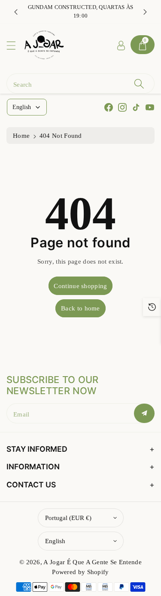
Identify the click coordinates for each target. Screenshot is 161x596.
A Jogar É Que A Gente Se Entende (92, 562)
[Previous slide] (15, 11)
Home (21, 135)
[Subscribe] (144, 413)
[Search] (139, 83)
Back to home (80, 308)
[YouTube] (150, 107)
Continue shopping (80, 285)
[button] (15, 45)
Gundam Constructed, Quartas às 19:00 (81, 11)
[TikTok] (136, 107)
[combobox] (80, 83)
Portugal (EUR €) (68, 517)
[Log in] (121, 44)
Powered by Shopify (80, 571)
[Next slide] (145, 11)
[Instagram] (122, 107)
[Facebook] (108, 107)
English (55, 540)
